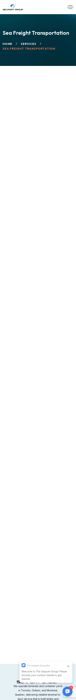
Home (7, 44)
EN (52, 6)
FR (58, 6)
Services (28, 44)
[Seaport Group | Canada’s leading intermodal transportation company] (13, 7)
